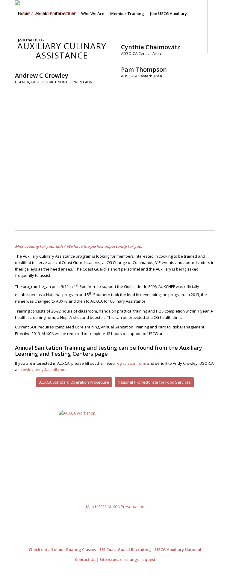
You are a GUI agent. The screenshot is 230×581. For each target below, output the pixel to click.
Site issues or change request (127, 559)
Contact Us (85, 559)
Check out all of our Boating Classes (62, 549)
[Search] (52, 40)
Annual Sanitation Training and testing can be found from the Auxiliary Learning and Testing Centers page (108, 350)
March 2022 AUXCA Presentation (115, 506)
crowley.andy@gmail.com (42, 369)
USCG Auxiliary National (178, 549)
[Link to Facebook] (16, 65)
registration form (131, 363)
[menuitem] (23, 13)
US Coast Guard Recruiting (125, 549)
